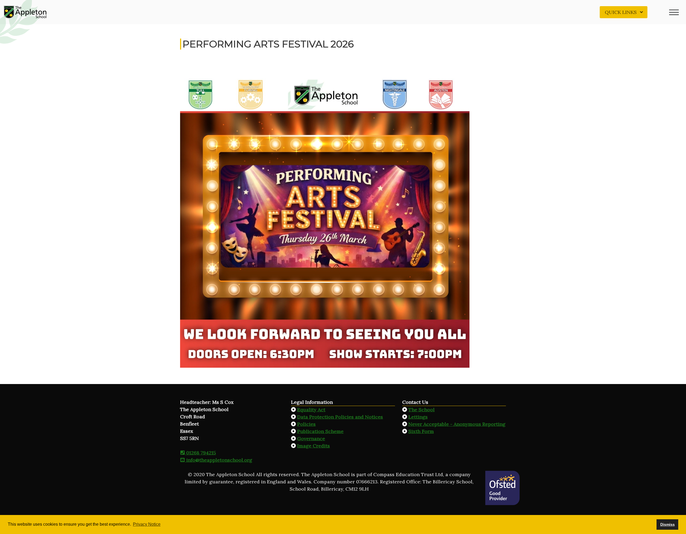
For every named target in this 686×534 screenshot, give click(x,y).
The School (421, 410)
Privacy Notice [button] (147, 524)
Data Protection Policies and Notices (340, 417)
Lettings (418, 417)
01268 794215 (200, 453)
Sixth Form (421, 431)
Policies (306, 424)
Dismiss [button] (667, 524)
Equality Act (311, 410)
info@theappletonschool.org (218, 460)
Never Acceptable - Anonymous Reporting (456, 424)
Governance (311, 438)
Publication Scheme (320, 431)
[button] (674, 12)
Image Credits (313, 446)
